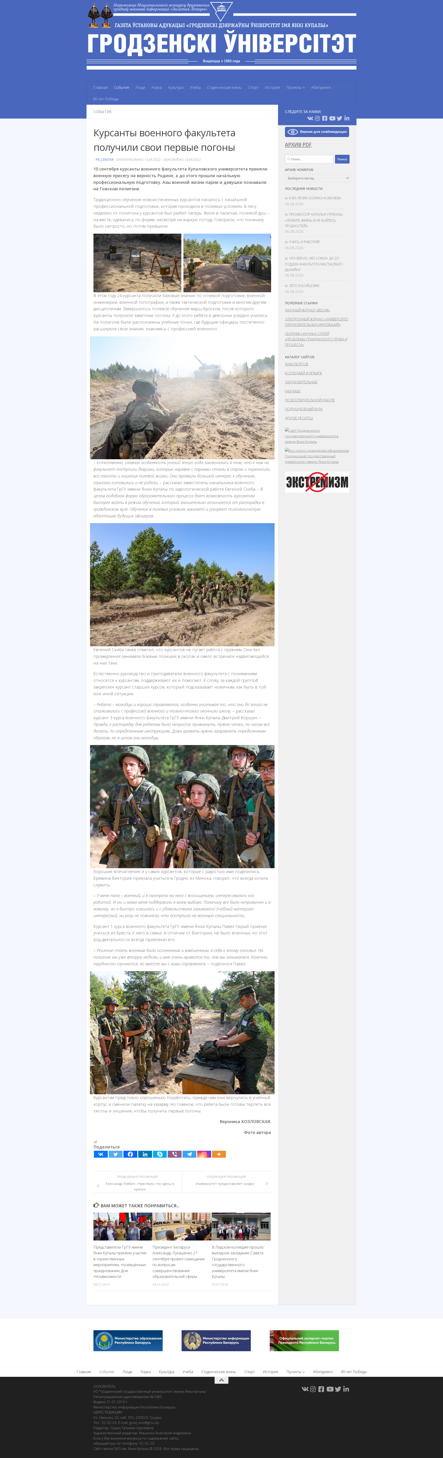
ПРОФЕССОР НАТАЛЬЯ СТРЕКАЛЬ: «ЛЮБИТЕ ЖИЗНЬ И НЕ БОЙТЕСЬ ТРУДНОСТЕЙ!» (314, 220)
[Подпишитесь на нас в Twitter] (339, 118)
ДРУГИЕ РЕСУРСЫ (299, 418)
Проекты (293, 87)
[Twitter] (116, 1154)
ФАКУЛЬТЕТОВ (296, 364)
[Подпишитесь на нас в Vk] (310, 118)
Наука (157, 87)
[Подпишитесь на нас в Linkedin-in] (347, 118)
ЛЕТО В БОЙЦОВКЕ (304, 285)
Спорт (253, 87)
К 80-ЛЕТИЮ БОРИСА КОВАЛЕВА (315, 198)
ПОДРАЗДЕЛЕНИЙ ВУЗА (304, 409)
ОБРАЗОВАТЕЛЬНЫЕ (301, 382)
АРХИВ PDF (298, 144)
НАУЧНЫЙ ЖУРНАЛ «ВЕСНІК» (307, 310)
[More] (219, 1154)
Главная (100, 87)
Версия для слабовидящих (323, 132)
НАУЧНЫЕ (292, 391)
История (272, 87)
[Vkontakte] (101, 1154)
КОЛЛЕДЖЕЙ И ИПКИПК (303, 373)
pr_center (105, 159)
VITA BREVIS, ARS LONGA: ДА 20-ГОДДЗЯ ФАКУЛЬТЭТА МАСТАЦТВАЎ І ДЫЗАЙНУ (314, 264)
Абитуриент (321, 87)
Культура (175, 87)
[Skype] (160, 1154)
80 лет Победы (106, 98)
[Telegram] (189, 1154)
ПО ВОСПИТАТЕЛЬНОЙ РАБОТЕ (310, 400)
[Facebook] (130, 1154)
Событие (121, 87)
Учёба (195, 87)
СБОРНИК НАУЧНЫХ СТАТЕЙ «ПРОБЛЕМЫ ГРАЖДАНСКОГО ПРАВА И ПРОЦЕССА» (316, 339)
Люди (140, 87)
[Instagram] (204, 1154)
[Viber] (175, 1154)
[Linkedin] (145, 1154)
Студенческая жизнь (224, 87)
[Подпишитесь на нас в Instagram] (317, 118)
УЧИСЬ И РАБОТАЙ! (304, 241)
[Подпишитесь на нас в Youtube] (332, 118)
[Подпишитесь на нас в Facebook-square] (324, 118)
